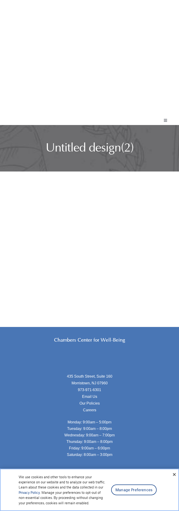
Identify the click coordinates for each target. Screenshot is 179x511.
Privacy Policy (29, 492)
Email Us (89, 397)
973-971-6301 (89, 390)
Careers (89, 410)
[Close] (174, 474)
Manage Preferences (133, 489)
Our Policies (89, 403)
